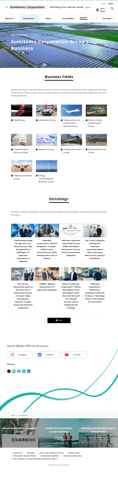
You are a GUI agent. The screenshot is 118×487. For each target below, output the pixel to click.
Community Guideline (50, 456)
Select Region (102, 9)
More (60, 320)
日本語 (103, 4)
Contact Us (17, 453)
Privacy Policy (74, 453)
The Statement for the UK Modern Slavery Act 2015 (34, 459)
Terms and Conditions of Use (52, 453)
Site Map (30, 453)
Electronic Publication (73, 456)
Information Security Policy (24, 456)
